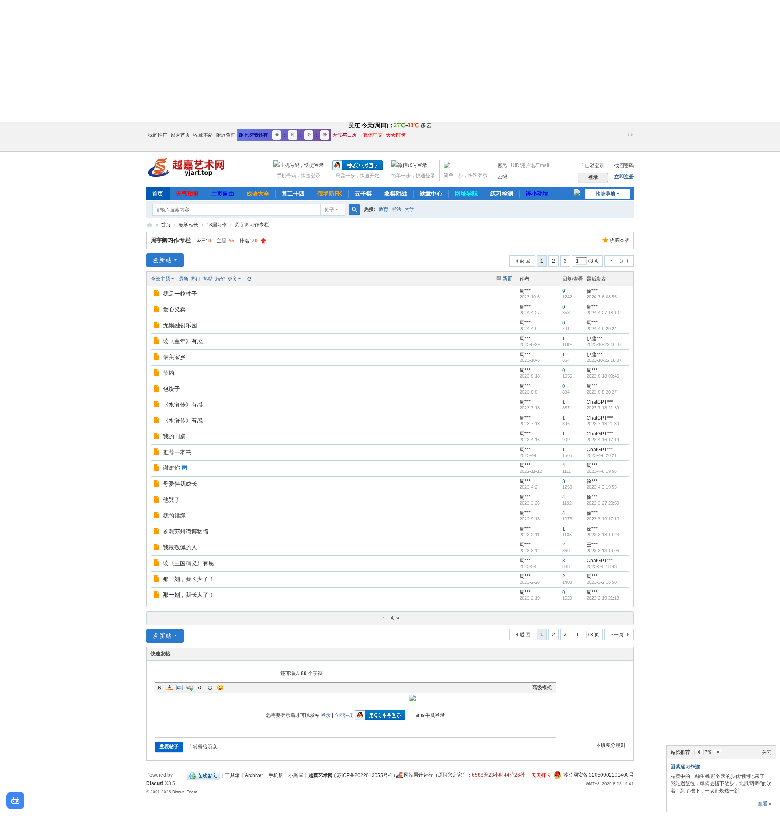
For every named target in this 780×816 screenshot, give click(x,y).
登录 (326, 715)
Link (190, 687)
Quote (200, 687)
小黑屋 (295, 775)
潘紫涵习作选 (685, 767)
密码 (502, 177)
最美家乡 (174, 357)
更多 (232, 279)
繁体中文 (373, 135)
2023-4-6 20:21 (602, 455)
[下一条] (717, 752)
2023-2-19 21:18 (603, 598)
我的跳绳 (174, 515)
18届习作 (216, 225)
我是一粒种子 (180, 293)
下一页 (616, 261)
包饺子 (171, 388)
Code (210, 687)
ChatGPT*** (600, 402)
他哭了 (171, 499)
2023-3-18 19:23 (603, 534)
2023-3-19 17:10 (603, 518)
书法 (396, 209)
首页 (157, 193)
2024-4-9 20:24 (602, 328)
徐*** (592, 291)
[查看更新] (249, 279)
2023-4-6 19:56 (602, 471)
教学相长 (188, 225)
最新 (183, 279)
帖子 (329, 210)
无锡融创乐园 (180, 325)
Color (169, 687)
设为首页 (180, 135)
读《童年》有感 (183, 341)
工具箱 (232, 775)
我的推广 (157, 135)
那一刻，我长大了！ (188, 579)
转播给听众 (205, 746)
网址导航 (466, 193)
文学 (409, 209)
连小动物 (537, 193)
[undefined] (15, 800)
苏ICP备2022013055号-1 (364, 775)
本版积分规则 (610, 745)
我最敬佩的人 (180, 547)
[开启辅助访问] (622, 135)
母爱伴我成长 (180, 484)
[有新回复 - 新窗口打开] (157, 294)
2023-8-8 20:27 (602, 392)
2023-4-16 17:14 (603, 439)
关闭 (766, 752)
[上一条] (699, 752)
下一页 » (390, 618)
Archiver (254, 775)
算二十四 (293, 193)
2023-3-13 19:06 (603, 550)
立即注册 (624, 177)
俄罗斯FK (329, 193)
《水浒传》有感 (183, 404)
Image (180, 687)
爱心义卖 (174, 309)
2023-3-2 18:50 (602, 582)
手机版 (276, 775)
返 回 (525, 261)
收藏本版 (619, 240)
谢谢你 (171, 467)
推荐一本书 (177, 452)
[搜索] (354, 209)
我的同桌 (174, 436)
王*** (592, 545)
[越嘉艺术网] (187, 167)
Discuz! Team (184, 792)
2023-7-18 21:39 (603, 407)
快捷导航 (605, 194)
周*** (525, 291)
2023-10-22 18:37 (604, 344)
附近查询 (226, 135)
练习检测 (501, 193)
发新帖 (162, 260)
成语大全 (258, 193)
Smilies (220, 687)
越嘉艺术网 (149, 225)
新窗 (507, 278)
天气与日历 (344, 135)
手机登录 (435, 715)
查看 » (764, 804)
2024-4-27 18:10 (603, 312)
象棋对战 (395, 193)
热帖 (208, 279)
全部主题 (160, 279)
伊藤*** (594, 339)
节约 (168, 373)
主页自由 (222, 193)
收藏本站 (203, 135)
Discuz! (155, 783)
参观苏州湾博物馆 (185, 531)
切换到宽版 (630, 135)
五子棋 (363, 193)
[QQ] (203, 775)
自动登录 (594, 165)
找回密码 (624, 165)
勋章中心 (431, 193)
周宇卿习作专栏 (171, 240)
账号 (502, 165)
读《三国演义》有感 (188, 563)
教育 (383, 209)
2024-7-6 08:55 (602, 296)
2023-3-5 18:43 (602, 566)
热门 (196, 279)
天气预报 (187, 193)
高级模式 (542, 687)
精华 (220, 279)
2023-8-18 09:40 (603, 376)
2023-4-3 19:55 (602, 487)
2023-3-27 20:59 (603, 502)
